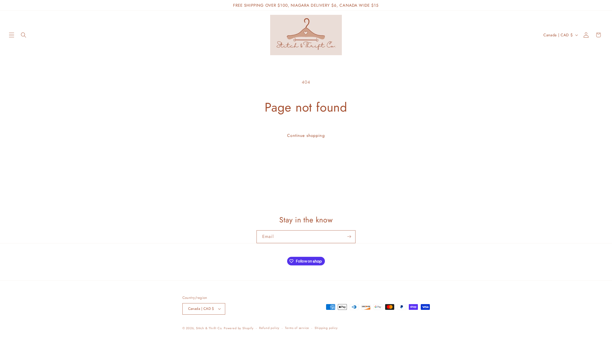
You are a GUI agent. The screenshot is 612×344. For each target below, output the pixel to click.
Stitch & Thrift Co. (209, 328)
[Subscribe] (349, 236)
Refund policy (269, 328)
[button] (11, 35)
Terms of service (297, 328)
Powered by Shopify (239, 328)
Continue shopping (306, 135)
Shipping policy (326, 328)
